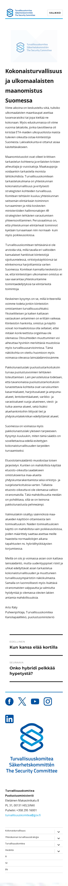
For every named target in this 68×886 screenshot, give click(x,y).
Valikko (55, 12)
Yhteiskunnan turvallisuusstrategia (22, 837)
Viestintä (9, 850)
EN (6, 869)
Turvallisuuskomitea (15, 843)
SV (6, 863)
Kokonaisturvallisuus (15, 830)
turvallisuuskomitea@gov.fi (23, 815)
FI (6, 856)
